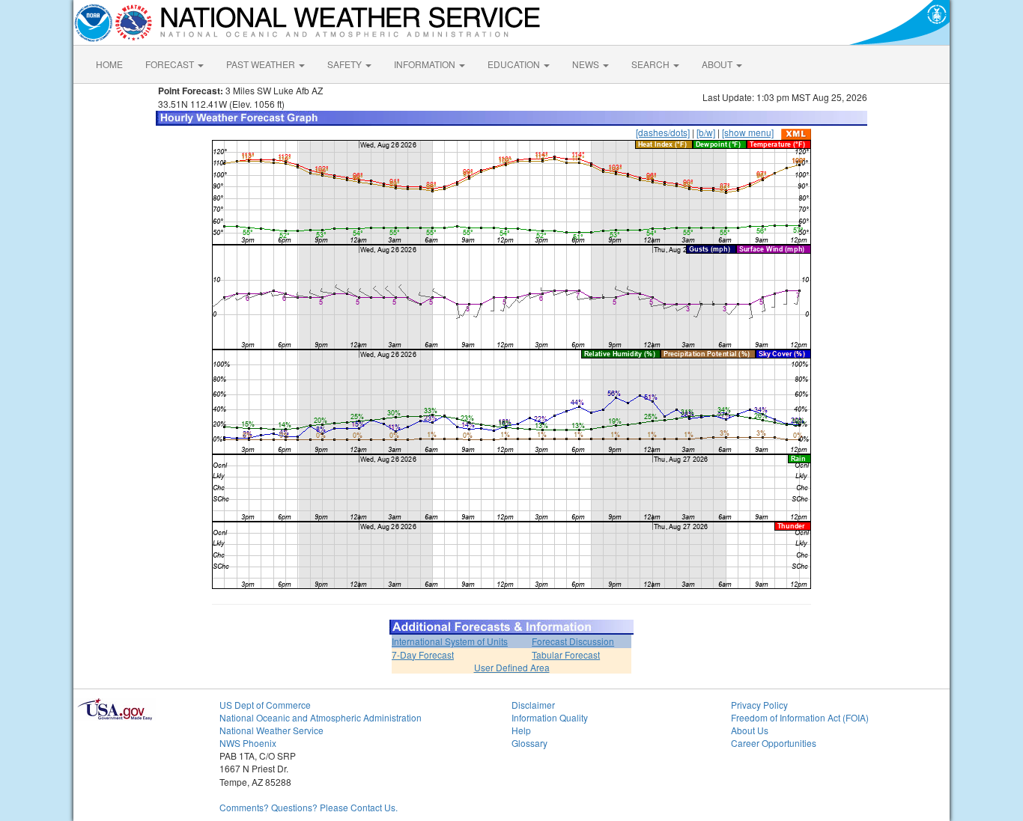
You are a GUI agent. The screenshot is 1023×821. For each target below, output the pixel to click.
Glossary (529, 742)
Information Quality (549, 717)
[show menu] (748, 132)
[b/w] (705, 132)
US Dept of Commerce (265, 704)
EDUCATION (515, 64)
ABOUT (718, 64)
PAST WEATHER (261, 64)
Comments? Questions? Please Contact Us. (308, 807)
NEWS (586, 64)
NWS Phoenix (247, 742)
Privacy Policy (759, 704)
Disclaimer (533, 704)
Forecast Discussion (573, 641)
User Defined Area (512, 667)
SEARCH (651, 64)
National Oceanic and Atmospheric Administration (320, 717)
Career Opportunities (773, 742)
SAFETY (345, 64)
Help (521, 730)
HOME (109, 64)
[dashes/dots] (663, 132)
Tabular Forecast (566, 654)
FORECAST (170, 64)
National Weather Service (271, 730)
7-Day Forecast (423, 654)
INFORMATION (426, 64)
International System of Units (450, 641)
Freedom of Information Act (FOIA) (800, 717)
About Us (749, 730)
